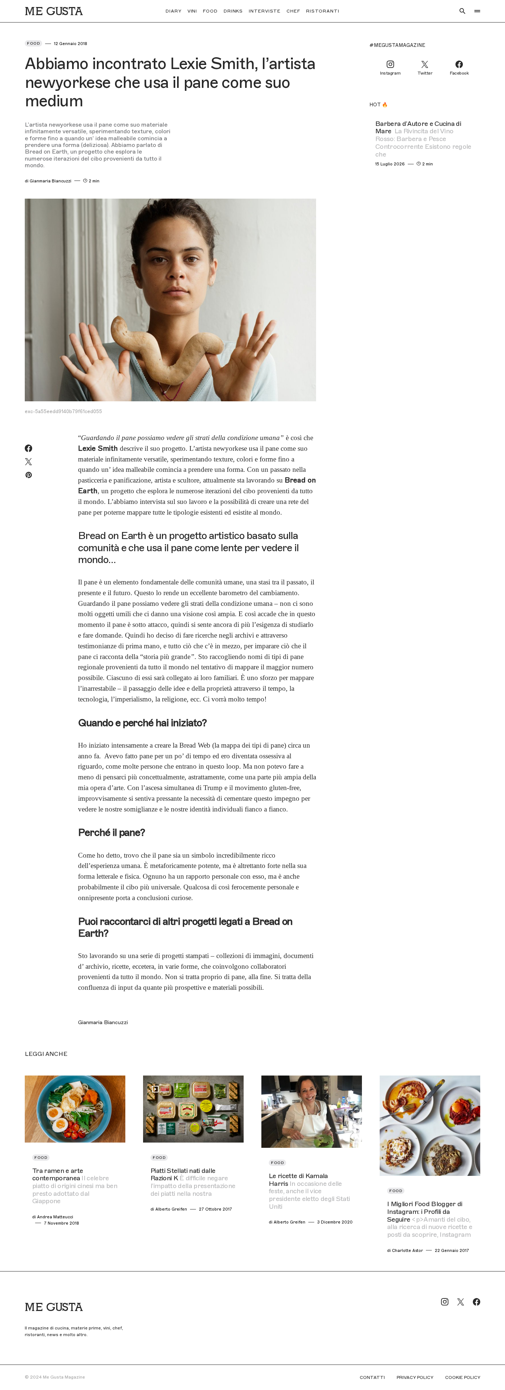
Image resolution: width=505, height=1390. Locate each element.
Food (33, 43)
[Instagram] (444, 1301)
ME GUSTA (54, 11)
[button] (462, 11)
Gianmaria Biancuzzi (103, 1023)
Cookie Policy (462, 1377)
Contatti (372, 1377)
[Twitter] (460, 1301)
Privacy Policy (415, 1377)
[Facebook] (476, 1301)
